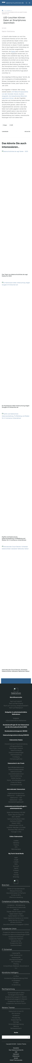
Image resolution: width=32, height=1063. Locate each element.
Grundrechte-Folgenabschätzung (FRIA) (16, 978)
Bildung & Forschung (16, 891)
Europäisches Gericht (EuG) (16, 1001)
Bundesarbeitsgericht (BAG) (16, 992)
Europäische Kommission (16, 936)
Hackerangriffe (16, 957)
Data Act (16, 909)
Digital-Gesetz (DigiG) (16, 914)
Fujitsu (13, 51)
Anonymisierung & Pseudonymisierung (16, 744)
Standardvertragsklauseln (16, 802)
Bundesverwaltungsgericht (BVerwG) (16, 999)
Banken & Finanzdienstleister (16, 888)
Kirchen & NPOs (16, 895)
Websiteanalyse (16, 849)
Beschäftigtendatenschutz (16, 767)
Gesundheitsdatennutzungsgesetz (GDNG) (16, 924)
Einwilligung (16, 757)
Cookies (16, 840)
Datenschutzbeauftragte (16, 752)
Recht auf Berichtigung (16, 703)
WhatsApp (16, 877)
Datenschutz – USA (16, 797)
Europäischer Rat (16, 941)
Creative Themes (21, 1044)
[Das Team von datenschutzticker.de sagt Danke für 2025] (16, 211)
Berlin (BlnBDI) (16, 817)
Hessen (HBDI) (16, 823)
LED (11, 125)
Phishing (16, 964)
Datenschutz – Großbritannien (16, 795)
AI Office (16, 976)
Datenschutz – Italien (16, 800)
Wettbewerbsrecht (16, 1028)
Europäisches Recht (16, 943)
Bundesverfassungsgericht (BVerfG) (16, 997)
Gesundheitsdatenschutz (16, 774)
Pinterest (16, 870)
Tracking (16, 845)
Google (16, 859)
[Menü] (29, 2)
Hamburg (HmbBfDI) (16, 821)
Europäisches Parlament (16, 939)
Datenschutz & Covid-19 (16, 1011)
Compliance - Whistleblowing (16, 905)
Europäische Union (9, 929)
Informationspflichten (16, 759)
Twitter (16, 872)
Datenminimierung (16, 750)
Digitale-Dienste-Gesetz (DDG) (16, 911)
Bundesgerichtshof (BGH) (16, 995)
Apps (5, 125)
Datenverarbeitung (16, 754)
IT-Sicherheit (7, 949)
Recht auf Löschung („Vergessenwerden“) (16, 705)
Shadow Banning (16, 1020)
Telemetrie (16, 843)
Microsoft (16, 866)
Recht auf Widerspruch (16, 708)
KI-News (16, 982)
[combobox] (14, 1037)
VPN (16, 847)
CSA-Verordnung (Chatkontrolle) (16, 907)
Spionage (16, 1022)
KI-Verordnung (16, 985)
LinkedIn (16, 862)
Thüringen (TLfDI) (16, 832)
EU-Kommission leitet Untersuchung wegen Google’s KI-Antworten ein (15, 406)
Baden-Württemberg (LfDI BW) (16, 812)
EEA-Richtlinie (16, 1013)
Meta (16, 864)
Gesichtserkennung (16, 776)
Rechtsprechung (8, 989)
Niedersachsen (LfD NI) (16, 825)
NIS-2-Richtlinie (16, 961)
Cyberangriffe (16, 953)
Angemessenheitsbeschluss (16, 793)
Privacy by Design (16, 782)
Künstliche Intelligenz (10, 972)
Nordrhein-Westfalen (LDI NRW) (16, 827)
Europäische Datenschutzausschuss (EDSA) (16, 932)
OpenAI (16, 868)
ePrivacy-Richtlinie (16, 922)
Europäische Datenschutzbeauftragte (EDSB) (16, 934)
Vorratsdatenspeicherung (16, 1024)
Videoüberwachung (16, 784)
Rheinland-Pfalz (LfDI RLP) (16, 829)
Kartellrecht (16, 1015)
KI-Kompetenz (16, 980)
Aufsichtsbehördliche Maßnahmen (16, 720)
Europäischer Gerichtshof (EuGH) (16, 1003)
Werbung (16, 1026)
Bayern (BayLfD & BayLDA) (16, 814)
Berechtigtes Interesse (16, 748)
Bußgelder (16, 718)
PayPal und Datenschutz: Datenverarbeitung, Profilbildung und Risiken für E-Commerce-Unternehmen (14, 538)
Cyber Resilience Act (16, 955)
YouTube (16, 874)
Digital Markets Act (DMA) (16, 916)
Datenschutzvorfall (16, 771)
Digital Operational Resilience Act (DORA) (16, 918)
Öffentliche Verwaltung (16, 897)
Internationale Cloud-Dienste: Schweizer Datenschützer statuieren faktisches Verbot (15, 670)
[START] (2, 10)
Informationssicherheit (16, 959)
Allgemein (4, 31)
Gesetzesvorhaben (16, 945)
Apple (16, 857)
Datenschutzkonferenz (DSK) (16, 819)
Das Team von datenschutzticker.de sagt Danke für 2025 (15, 275)
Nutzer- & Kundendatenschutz (16, 780)
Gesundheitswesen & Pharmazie (16, 893)
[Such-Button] (28, 1037)
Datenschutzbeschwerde (16, 769)
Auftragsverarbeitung (16, 746)
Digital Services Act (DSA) (16, 920)
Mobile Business (11, 31)
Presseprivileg (16, 1017)
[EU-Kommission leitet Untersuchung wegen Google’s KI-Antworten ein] (16, 342)
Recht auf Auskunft (16, 701)
